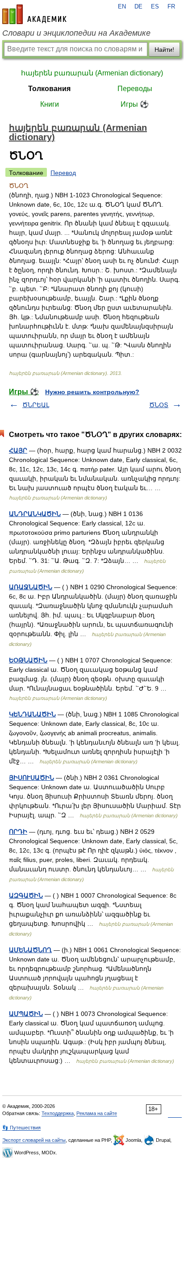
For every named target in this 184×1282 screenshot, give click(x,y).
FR (171, 7)
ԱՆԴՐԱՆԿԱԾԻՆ (35, 513)
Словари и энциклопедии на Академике (76, 33)
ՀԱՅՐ (18, 450)
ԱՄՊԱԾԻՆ (26, 1013)
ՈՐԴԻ (18, 831)
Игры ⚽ (135, 104)
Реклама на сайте (96, 1113)
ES (155, 7)
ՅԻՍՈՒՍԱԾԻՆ (31, 777)
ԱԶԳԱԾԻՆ (26, 895)
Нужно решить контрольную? (92, 391)
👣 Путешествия (21, 1127)
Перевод (63, 172)
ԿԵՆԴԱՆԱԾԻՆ (32, 714)
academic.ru (34, 14)
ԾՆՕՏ (158, 404)
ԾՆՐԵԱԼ (35, 404)
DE (138, 7)
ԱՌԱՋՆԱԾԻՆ (30, 587)
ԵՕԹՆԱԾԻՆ (28, 660)
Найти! (164, 49)
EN (122, 7)
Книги (49, 104)
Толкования (49, 88)
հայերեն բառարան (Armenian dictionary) (92, 73)
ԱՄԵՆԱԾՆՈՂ (30, 949)
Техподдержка (58, 1113)
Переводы (134, 88)
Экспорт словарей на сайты (34, 1140)
